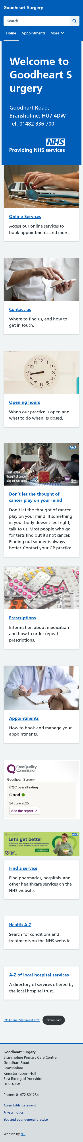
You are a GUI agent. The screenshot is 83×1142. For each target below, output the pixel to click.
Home (11, 33)
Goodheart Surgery (23, 7)
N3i (23, 1134)
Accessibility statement (20, 1105)
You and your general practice (26, 1120)
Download (54, 1020)
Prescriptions (22, 617)
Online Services (25, 216)
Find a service (23, 868)
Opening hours (24, 402)
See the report (22, 811)
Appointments (33, 33)
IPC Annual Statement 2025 (22, 1020)
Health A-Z (20, 924)
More (56, 33)
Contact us (20, 309)
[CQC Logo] (22, 772)
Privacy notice (13, 1112)
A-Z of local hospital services (39, 975)
